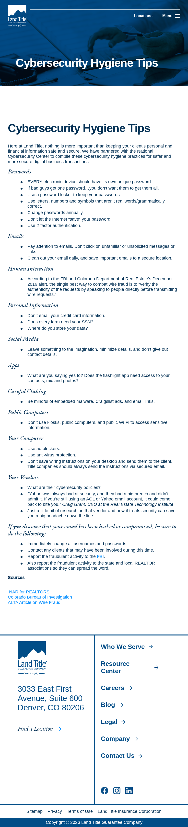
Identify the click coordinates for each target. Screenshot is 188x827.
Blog (108, 704)
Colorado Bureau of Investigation (40, 597)
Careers (112, 687)
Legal (109, 721)
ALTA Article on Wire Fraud (34, 602)
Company (115, 738)
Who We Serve (123, 646)
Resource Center (115, 667)
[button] (177, 16)
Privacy (54, 811)
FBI (100, 556)
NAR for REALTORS (28, 591)
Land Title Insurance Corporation (130, 811)
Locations (143, 16)
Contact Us (117, 755)
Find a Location (35, 728)
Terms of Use (80, 811)
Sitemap (34, 811)
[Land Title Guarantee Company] (17, 16)
